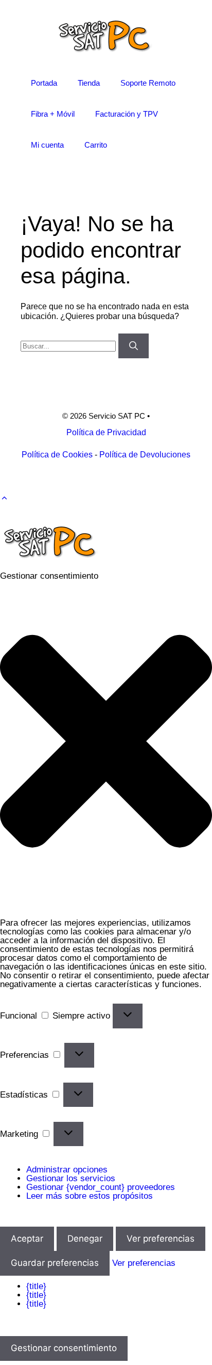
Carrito (95, 144)
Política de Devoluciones (144, 454)
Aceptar (27, 1238)
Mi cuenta (47, 144)
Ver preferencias (161, 1238)
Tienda (89, 82)
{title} (36, 1286)
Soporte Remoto (147, 82)
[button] (4, 498)
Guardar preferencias (55, 1263)
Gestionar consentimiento (64, 1348)
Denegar (84, 1238)
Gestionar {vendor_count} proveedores (100, 1187)
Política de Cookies (57, 454)
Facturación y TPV (126, 113)
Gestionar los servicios (70, 1178)
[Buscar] (133, 346)
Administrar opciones (67, 1169)
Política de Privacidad (106, 432)
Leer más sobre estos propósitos (89, 1196)
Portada (44, 82)
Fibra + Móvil (53, 113)
